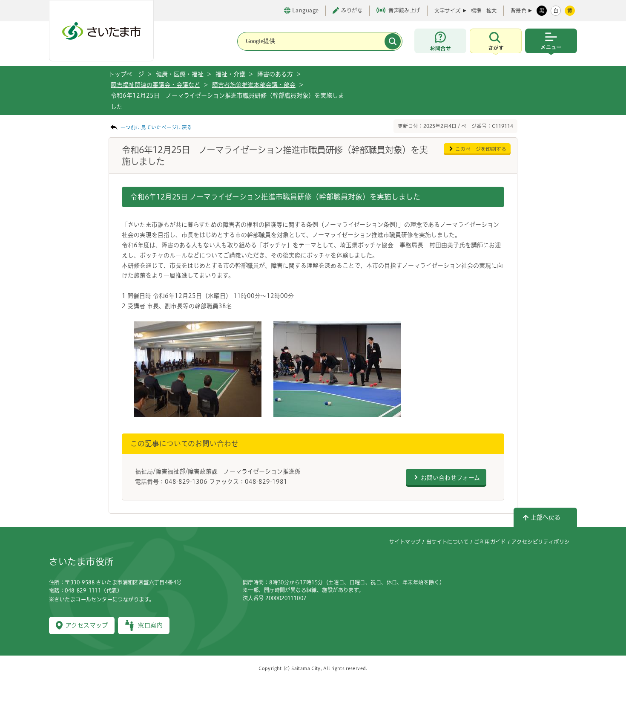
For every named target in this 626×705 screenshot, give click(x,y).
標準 (476, 10)
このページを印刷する (480, 149)
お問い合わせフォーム (450, 478)
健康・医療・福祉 (180, 74)
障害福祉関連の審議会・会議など (155, 85)
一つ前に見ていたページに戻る (156, 127)
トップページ (126, 74)
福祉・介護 (230, 74)
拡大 (491, 10)
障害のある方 (275, 74)
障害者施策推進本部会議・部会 (254, 85)
